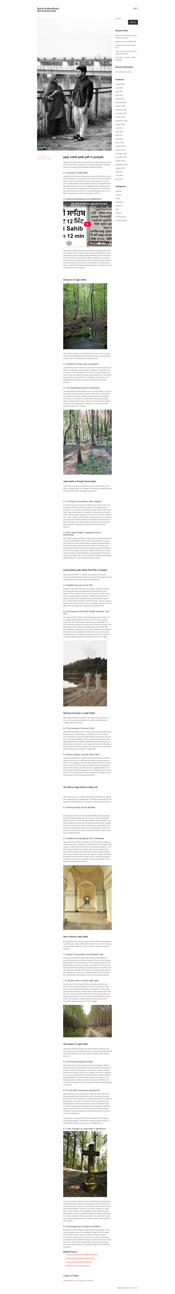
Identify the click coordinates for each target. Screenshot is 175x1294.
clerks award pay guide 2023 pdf (79, 1262)
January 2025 (120, 150)
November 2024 (121, 157)
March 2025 (119, 142)
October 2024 (120, 161)
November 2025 (121, 113)
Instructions (119, 202)
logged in (76, 1280)
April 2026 (119, 95)
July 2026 (118, 88)
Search (118, 18)
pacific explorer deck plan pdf (78, 1266)
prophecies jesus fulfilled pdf (125, 41)
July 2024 (118, 172)
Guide (117, 198)
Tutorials (118, 213)
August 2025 (120, 124)
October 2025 (120, 117)
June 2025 (119, 132)
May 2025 (119, 135)
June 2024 (119, 175)
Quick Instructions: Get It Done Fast (48, 9)
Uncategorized (120, 217)
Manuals (118, 206)
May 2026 (119, 91)
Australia (42, 156)
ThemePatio (133, 1288)
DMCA (135, 8)
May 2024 (119, 179)
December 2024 (121, 153)
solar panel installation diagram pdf (80, 1258)
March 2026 (119, 99)
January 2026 (120, 106)
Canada (118, 195)
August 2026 (120, 84)
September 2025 (121, 121)
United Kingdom (121, 220)
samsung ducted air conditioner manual (82, 1255)
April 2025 (119, 139)
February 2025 (120, 146)
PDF (117, 209)
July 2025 (118, 128)
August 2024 (120, 168)
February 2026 (120, 102)
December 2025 (121, 110)
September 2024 (121, 164)
